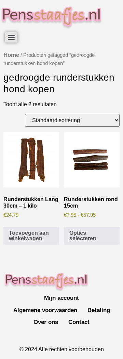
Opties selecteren (82, 235)
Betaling (98, 310)
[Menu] (11, 37)
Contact (79, 322)
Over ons (45, 322)
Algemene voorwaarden (45, 310)
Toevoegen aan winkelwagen (29, 235)
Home (11, 55)
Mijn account (61, 298)
